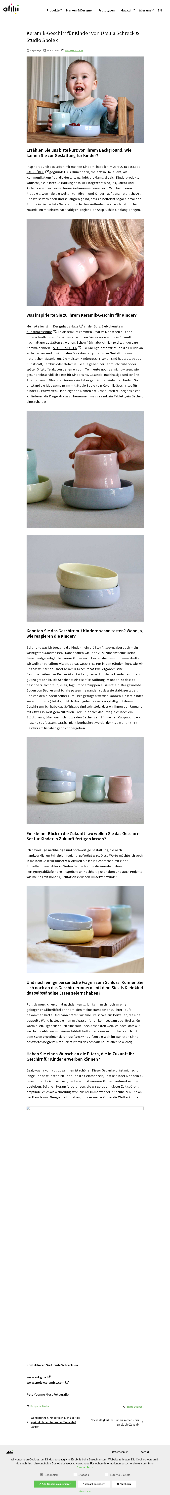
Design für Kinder (39, 1406)
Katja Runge (35, 50)
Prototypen (106, 10)
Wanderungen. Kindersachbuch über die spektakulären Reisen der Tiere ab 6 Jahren (55, 1422)
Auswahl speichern (94, 1484)
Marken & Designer (79, 10)
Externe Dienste (120, 1475)
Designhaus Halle (66, 326)
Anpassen (84, 1491)
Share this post (135, 1406)
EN (160, 10)
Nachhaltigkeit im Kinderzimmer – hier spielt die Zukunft (115, 1422)
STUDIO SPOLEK (65, 348)
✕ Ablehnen (124, 1484)
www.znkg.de (36, 1377)
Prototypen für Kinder (74, 50)
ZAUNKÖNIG (35, 172)
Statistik (84, 1475)
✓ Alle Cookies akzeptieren (55, 1484)
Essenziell (51, 1475)
